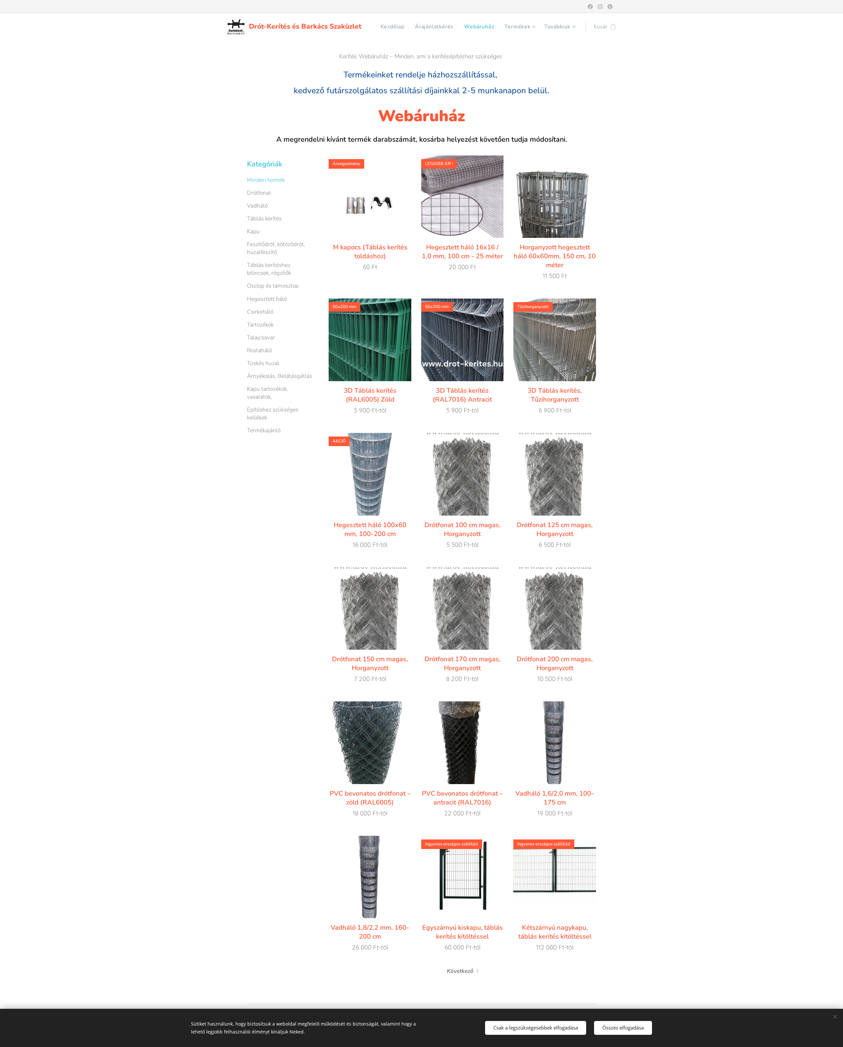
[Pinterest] (610, 6)
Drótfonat (259, 193)
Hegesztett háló (267, 299)
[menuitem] (394, 26)
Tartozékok (260, 324)
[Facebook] (590, 6)
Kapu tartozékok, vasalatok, (267, 393)
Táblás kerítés (264, 218)
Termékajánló (264, 430)
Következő (460, 971)
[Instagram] (600, 6)
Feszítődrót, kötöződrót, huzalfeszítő (276, 248)
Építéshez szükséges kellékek (272, 413)
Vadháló (257, 206)
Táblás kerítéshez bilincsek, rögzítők (269, 269)
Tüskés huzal (263, 363)
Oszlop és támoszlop (273, 286)
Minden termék (266, 180)
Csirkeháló (260, 312)
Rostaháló (259, 350)
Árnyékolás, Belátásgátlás (279, 376)
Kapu (253, 231)
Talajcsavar (261, 337)
